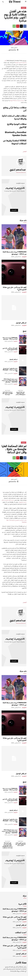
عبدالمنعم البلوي (12, 50)
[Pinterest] (17, 26)
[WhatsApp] (14, 26)
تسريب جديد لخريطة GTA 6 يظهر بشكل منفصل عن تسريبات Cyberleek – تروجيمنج (9, 380)
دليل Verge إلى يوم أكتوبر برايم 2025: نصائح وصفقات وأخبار (20, 393)
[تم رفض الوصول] (14, 307)
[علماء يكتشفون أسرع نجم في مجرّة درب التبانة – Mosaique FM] (22, 370)
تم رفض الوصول (21, 323)
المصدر (24, 151)
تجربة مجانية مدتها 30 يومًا (17, 100)
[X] (21, 26)
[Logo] (14, 2)
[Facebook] (24, 26)
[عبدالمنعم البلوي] (18, 50)
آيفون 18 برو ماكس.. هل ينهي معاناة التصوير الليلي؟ (14, 288)
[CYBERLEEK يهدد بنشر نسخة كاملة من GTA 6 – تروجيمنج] (14, 236)
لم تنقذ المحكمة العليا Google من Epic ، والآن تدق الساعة (7, 393)
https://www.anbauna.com (21, 172)
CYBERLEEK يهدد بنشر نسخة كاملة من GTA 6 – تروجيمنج (14, 253)
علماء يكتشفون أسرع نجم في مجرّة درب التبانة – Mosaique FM (10, 370)
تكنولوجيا (24, 256)
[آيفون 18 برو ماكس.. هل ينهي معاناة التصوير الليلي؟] (14, 272)
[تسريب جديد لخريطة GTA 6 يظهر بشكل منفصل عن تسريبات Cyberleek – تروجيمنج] (22, 381)
